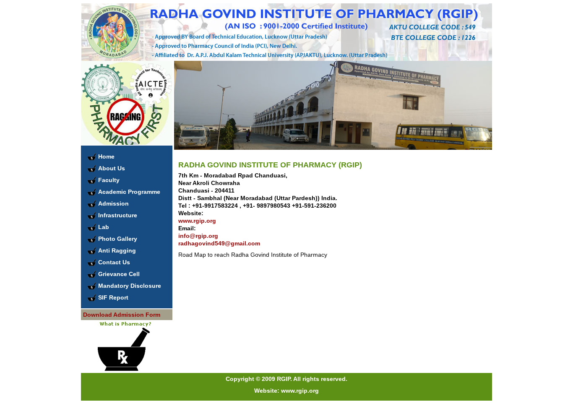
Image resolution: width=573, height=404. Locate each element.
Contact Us (114, 262)
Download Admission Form (121, 314)
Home (106, 156)
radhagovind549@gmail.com (219, 243)
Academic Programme (129, 191)
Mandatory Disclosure (129, 285)
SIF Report (113, 297)
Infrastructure (117, 215)
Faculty (109, 180)
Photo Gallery (117, 238)
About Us (111, 168)
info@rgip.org (198, 235)
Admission (113, 203)
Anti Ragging (117, 250)
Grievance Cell (119, 274)
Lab (103, 227)
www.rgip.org (197, 220)
